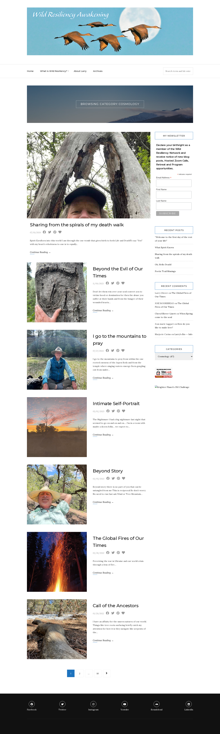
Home (30, 71)
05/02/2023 (98, 411)
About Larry (80, 71)
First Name (161, 189)
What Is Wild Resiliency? (53, 71)
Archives (98, 71)
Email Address (163, 177)
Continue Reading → (40, 252)
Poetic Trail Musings (165, 271)
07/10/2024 (35, 232)
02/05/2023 (98, 478)
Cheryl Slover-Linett (165, 313)
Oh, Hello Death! (163, 264)
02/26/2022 (98, 553)
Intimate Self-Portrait (116, 403)
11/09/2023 (98, 283)
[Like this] (60, 232)
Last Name (161, 201)
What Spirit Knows (164, 247)
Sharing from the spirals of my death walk (77, 225)
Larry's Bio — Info (183, 334)
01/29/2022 (98, 613)
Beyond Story (108, 471)
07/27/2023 (98, 351)
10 (98, 673)
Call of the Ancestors (115, 605)
